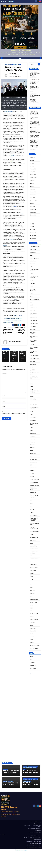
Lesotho (31, 561)
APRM (31, 386)
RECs (31, 596)
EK (30, 121)
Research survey (33, 602)
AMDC (31, 383)
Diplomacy (32, 447)
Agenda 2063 (15, 64)
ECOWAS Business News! (21, 51)
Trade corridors (33, 628)
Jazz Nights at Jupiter (34, 558)
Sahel (31, 610)
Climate (31, 430)
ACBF (31, 266)
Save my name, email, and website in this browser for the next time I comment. (14, 414)
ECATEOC (32, 470)
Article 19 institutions (34, 404)
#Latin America (18, 76)
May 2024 (32, 203)
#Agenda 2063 (11, 76)
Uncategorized (33, 631)
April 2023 (32, 226)
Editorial (31, 500)
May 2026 (32, 166)
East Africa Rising (33, 462)
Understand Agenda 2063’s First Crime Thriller (33, 841)
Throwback (32, 622)
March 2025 (32, 189)
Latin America (11, 318)
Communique (32, 436)
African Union (10, 64)
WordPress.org (33, 668)
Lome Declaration (33, 564)
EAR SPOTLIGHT (33, 459)
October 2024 (32, 197)
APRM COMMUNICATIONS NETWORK (34, 391)
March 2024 (32, 206)
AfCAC (31, 286)
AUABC (31, 414)
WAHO (31, 639)
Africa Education (33, 307)
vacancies (32, 636)
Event (31, 506)
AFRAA (31, 305)
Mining (31, 576)
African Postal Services (34, 355)
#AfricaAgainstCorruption (35, 246)
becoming (12, 155)
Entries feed (32, 662)
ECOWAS (32, 476)
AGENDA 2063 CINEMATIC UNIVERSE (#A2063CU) (35, 95)
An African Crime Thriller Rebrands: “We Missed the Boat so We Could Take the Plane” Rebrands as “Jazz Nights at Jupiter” (34, 139)
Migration (32, 573)
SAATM (31, 605)
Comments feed (33, 665)
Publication (32, 593)
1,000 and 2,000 (20, 213)
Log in (31, 659)
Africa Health (32, 310)
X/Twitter (20, 315)
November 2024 (33, 194)
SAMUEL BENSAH (34, 613)
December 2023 (33, 212)
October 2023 (32, 218)
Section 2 (32, 616)
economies (15, 206)
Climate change (33, 433)
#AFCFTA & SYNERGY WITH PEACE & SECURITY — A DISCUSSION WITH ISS (19, 330)
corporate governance (34, 439)
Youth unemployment (34, 648)
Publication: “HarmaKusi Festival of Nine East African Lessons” (32, 826)
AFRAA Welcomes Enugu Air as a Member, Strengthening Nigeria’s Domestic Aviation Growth (34, 89)
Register (31, 656)
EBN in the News (33, 467)
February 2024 (33, 209)
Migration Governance (37, 823)
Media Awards (33, 570)
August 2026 (32, 157)
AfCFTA (6, 64)
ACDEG (31, 273)
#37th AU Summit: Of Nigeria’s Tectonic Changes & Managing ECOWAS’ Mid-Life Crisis (8, 330)
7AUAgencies (32, 252)
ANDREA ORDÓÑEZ (8, 111)
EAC (31, 456)
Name (3, 396)
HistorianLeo (32, 127)
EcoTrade (32, 473)
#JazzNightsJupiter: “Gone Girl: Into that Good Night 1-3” (34, 148)
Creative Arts (32, 441)
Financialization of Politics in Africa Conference (33, 519)
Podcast (31, 587)
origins (11, 220)
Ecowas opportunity (34, 482)
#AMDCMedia (33, 249)
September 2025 (33, 177)
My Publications (38, 837)
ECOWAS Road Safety (34, 485)
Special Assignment (34, 619)
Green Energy (32, 540)
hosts (15, 299)
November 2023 (33, 215)
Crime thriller (32, 444)
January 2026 (32, 171)
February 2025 (33, 192)
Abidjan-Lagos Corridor (34, 258)
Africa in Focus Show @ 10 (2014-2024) (34, 828)
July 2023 (32, 223)
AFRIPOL (32, 367)
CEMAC (31, 427)
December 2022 (33, 235)
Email (3, 401)
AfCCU (31, 293)
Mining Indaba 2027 (34, 579)
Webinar (31, 642)
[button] (38, 57)
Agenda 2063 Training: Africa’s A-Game (34, 835)
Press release (32, 590)
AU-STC (31, 411)
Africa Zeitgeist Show (34, 323)
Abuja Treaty (32, 263)
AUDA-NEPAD (33, 417)
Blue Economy (33, 420)
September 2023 (33, 220)
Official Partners (26, 837)
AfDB (31, 302)
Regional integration (34, 599)
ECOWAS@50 (33, 492)
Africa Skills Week (33, 320)
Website (3, 406)
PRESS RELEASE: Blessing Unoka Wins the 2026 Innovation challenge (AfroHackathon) (35, 74)
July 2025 (32, 183)
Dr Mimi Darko (33, 453)
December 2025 (33, 174)
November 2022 (33, 238)
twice (12, 177)
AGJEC (31, 381)
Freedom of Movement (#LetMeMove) (35, 832)
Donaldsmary (32, 111)
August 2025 (32, 180)
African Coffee (33, 329)
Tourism (31, 625)
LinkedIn (15, 315)
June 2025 (32, 186)
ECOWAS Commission (34, 479)
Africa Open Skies (33, 317)
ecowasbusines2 (13, 73)
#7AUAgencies (32, 837)
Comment (4, 373)
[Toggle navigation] (20, 58)
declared (18, 126)
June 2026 (32, 163)
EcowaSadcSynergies (34, 495)
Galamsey (32, 534)
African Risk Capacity (34, 358)
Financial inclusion (34, 515)
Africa (7, 318)
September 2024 (33, 200)
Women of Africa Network (35, 645)
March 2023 (32, 229)
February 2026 (33, 168)
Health (31, 543)
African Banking (33, 326)
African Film (32, 344)
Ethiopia (31, 503)
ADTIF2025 (32, 283)
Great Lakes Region (34, 537)
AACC (31, 255)
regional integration (17, 318)
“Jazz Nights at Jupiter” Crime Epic (35, 843)
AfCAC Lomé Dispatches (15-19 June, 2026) (34, 845)
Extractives (32, 509)
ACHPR (31, 280)
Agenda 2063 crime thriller (27, 767)
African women (33, 364)
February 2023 (33, 232)
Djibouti (31, 450)
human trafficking (33, 546)
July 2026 (32, 160)
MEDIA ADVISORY (34, 567)
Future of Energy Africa (34, 531)
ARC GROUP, (33, 399)
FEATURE (19, 64)
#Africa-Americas (18, 74)
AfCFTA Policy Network (34, 299)
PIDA (31, 584)
